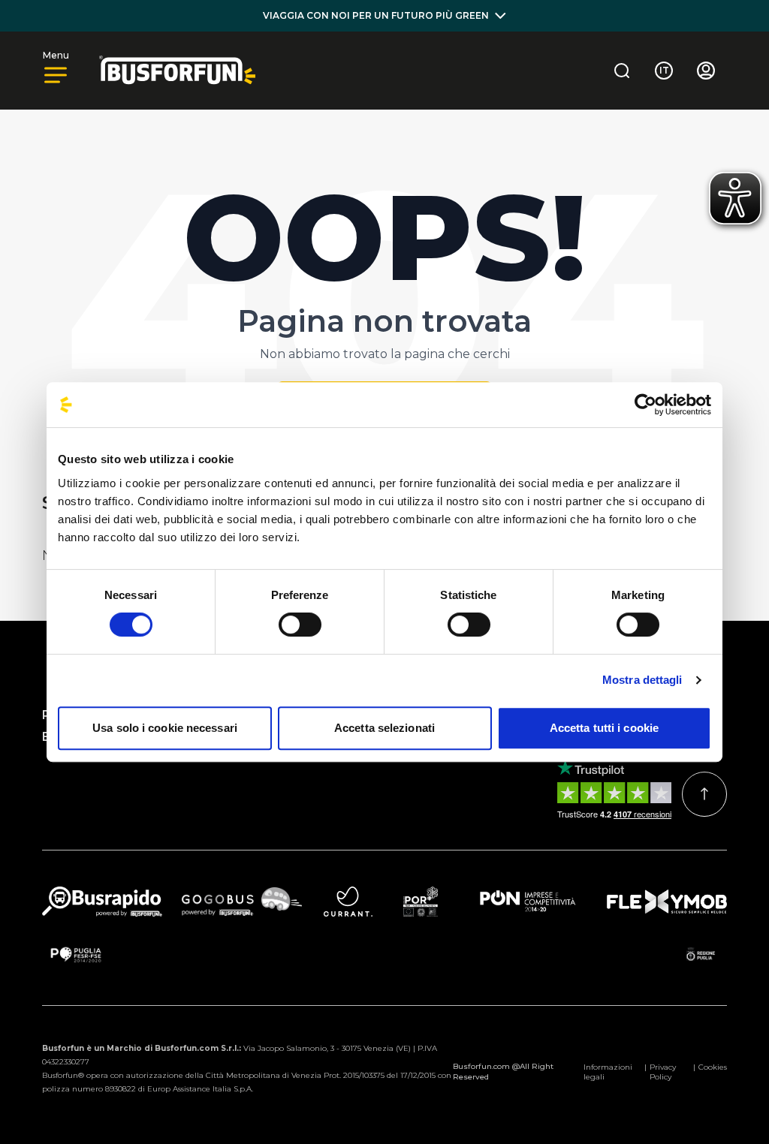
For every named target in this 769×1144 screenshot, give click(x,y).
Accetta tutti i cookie (604, 727)
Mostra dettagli (642, 679)
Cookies (712, 1067)
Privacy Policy (663, 1072)
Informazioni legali (608, 1072)
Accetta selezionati (384, 727)
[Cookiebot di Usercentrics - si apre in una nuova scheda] (645, 404)
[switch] (300, 625)
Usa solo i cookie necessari (164, 727)
